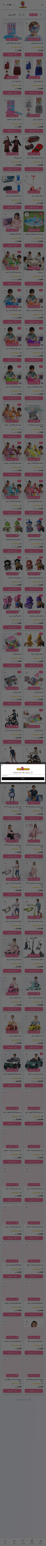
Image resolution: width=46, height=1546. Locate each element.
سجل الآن (23, 778)
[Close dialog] (2, 765)
